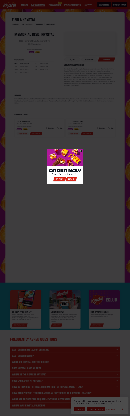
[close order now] (81, 151)
